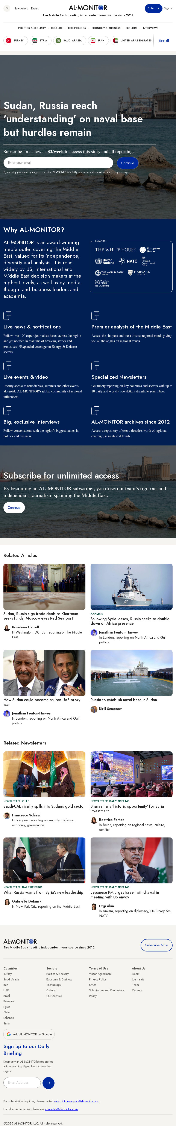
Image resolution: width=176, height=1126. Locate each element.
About (135, 974)
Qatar (7, 1012)
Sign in (168, 8)
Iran (5, 985)
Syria (6, 1023)
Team (135, 985)
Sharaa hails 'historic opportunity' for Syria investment (127, 809)
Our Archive (54, 996)
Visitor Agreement (100, 974)
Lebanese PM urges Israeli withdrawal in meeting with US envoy (125, 895)
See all (164, 40)
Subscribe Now (156, 945)
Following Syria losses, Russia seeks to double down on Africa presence (130, 621)
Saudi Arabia (11, 979)
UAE (6, 990)
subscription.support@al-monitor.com (76, 1101)
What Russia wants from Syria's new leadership (43, 892)
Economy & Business (105, 28)
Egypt (6, 1007)
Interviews (150, 28)
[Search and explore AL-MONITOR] (6, 8)
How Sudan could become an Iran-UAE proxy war (41, 702)
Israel (6, 996)
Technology (77, 28)
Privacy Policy (97, 979)
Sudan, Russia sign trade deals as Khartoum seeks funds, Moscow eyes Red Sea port (40, 616)
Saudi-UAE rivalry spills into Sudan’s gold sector (44, 806)
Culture (56, 28)
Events (35, 8)
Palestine (8, 1001)
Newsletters (21, 8)
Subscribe (153, 8)
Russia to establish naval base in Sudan (124, 700)
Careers (137, 990)
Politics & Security (32, 28)
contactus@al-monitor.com (61, 1109)
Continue (14, 507)
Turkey (7, 974)
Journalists (138, 979)
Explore (131, 28)
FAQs (92, 985)
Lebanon (8, 1018)
